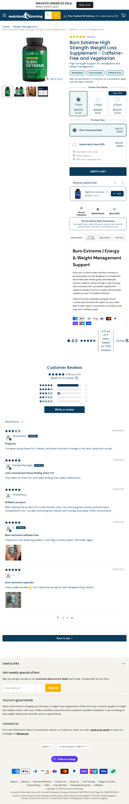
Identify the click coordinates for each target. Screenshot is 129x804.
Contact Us (60, 781)
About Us (74, 781)
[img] (12, 431)
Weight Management (25, 26)
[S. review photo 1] (13, 553)
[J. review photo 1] (13, 600)
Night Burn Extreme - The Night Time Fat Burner (97, 192)
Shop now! (85, 4)
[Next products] (122, 183)
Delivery (25, 781)
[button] (78, 106)
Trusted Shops (33, 785)
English (45, 746)
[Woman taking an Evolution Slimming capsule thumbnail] (31, 91)
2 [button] (63, 617)
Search (13, 781)
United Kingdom (71, 746)
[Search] (56, 15)
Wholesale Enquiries (81, 785)
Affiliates (98, 785)
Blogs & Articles (107, 781)
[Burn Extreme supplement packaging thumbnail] (7, 91)
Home (6, 26)
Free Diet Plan (60, 785)
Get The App (89, 781)
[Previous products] (115, 183)
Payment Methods (42, 781)
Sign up (53, 688)
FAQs (47, 785)
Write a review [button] (64, 409)
